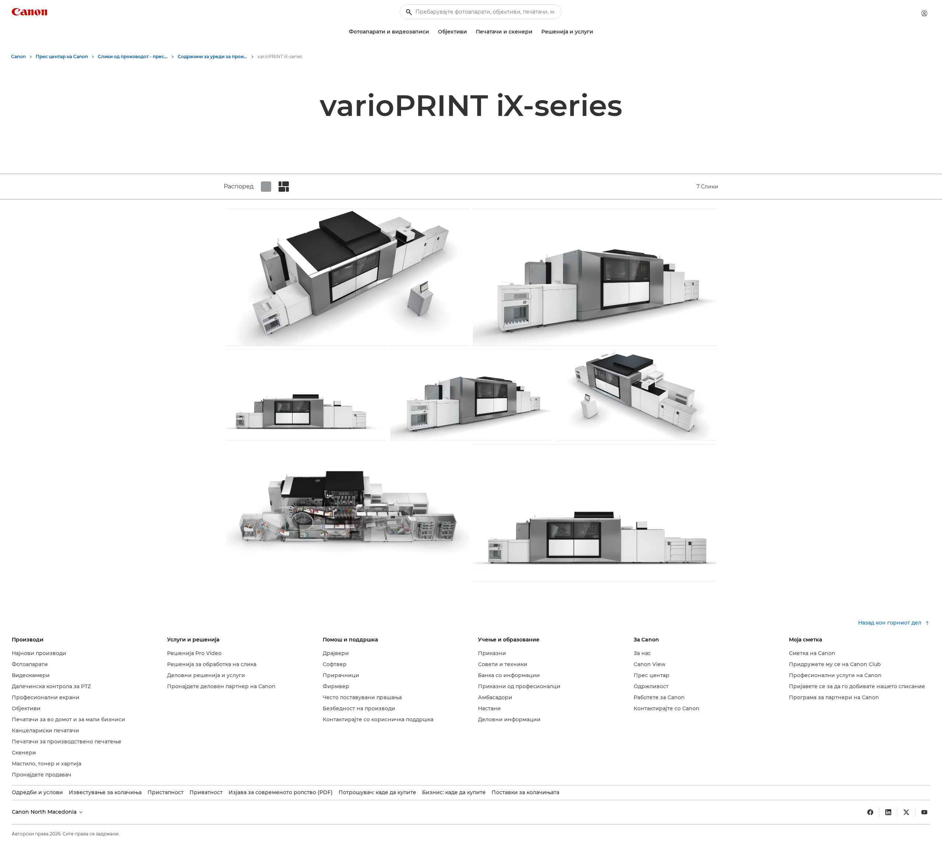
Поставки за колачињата (525, 792)
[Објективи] (470, 32)
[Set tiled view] (266, 186)
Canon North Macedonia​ (45, 812)
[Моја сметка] (924, 13)
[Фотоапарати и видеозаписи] (432, 32)
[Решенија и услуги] (596, 32)
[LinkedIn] (888, 812)
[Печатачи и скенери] (535, 32)
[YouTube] (924, 812)
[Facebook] (870, 812)
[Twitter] (906, 812)
